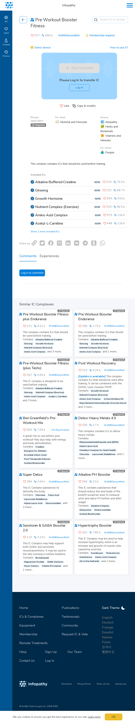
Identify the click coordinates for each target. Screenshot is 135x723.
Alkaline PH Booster (94, 474)
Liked (6, 33)
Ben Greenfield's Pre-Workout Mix (40, 420)
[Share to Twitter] (42, 243)
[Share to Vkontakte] (76, 243)
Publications (70, 608)
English (107, 617)
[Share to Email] (59, 243)
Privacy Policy (84, 683)
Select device (42, 47)
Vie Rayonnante (60, 430)
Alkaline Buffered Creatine (55, 182)
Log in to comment (32, 273)
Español (107, 632)
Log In (79, 87)
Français (107, 627)
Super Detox (33, 474)
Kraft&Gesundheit (69, 35)
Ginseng (41, 190)
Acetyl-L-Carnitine (49, 223)
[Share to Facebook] (50, 243)
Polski (106, 642)
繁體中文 (108, 652)
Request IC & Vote (75, 634)
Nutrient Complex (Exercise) (57, 206)
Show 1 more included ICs (45, 231)
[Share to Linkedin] (68, 243)
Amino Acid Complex (51, 215)
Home (23, 608)
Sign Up (51, 652)
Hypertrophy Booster (95, 525)
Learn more (94, 717)
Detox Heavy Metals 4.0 (97, 418)
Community (70, 625)
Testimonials (70, 617)
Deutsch (108, 622)
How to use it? (119, 47)
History (6, 56)
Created (6, 44)
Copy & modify (86, 106)
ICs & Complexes (31, 617)
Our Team (75, 652)
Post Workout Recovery (97, 363)
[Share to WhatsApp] (102, 243)
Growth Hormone (49, 198)
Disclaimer (66, 683)
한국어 (106, 647)
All (6, 21)
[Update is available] (91, 376)
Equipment (27, 625)
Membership (28, 634)
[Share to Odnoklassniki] (94, 243)
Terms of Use (103, 683)
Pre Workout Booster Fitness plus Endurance (46, 316)
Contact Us (27, 661)
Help (23, 652)
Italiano (107, 637)
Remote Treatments (33, 643)
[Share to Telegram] (85, 243)
